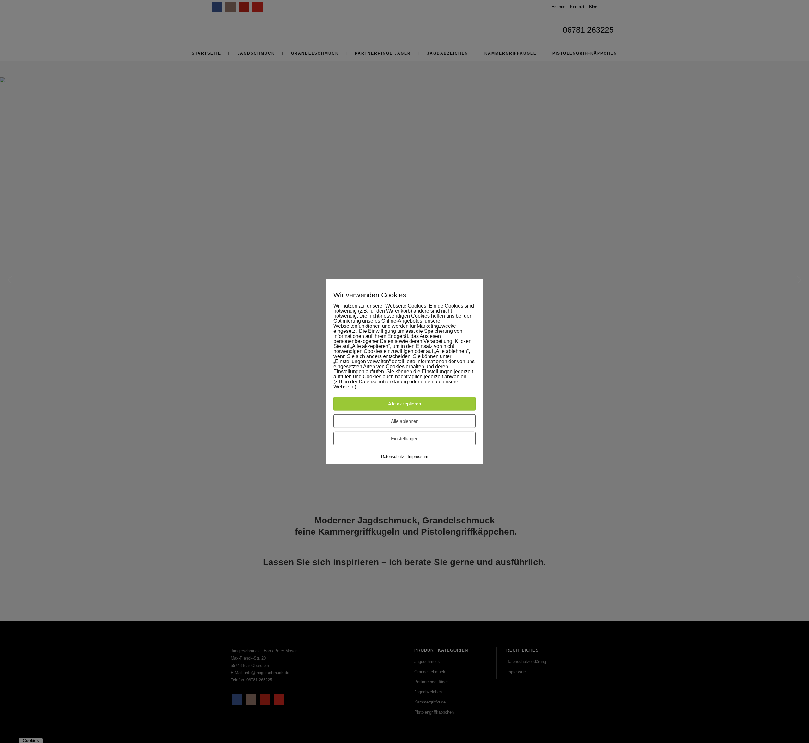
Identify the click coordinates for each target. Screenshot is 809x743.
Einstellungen (404, 438)
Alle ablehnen (404, 421)
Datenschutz (392, 456)
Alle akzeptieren (404, 403)
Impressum (418, 456)
